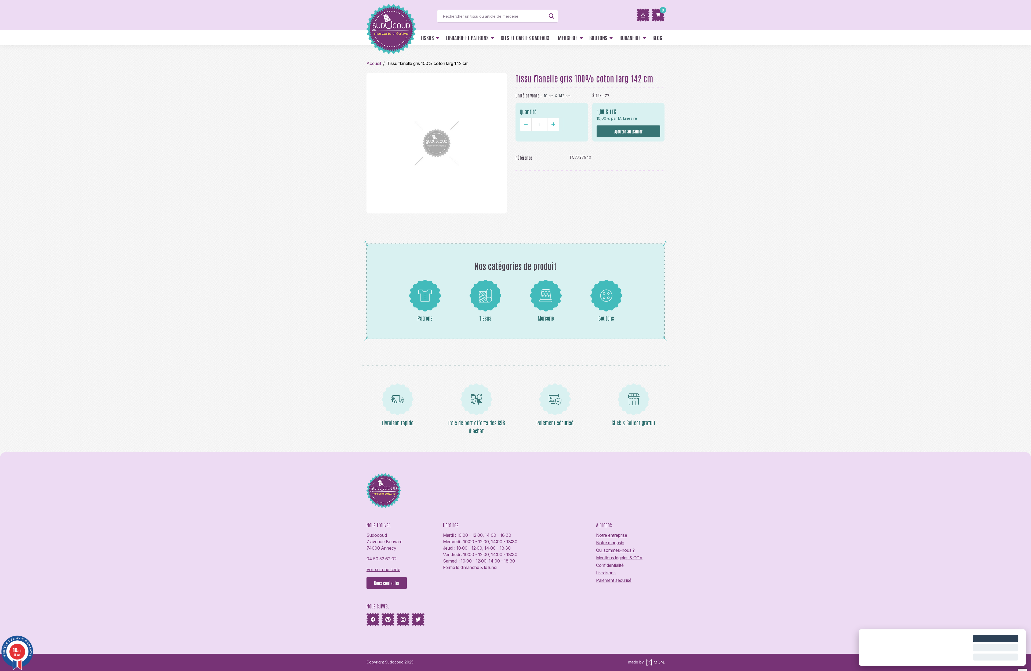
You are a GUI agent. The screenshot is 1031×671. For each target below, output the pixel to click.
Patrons (425, 317)
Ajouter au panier (628, 131)
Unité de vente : (529, 95)
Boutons (606, 317)
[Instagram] (403, 619)
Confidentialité (610, 565)
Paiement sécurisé (613, 580)
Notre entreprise (611, 535)
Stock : (598, 95)
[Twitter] (418, 619)
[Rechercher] (551, 16)
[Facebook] (372, 619)
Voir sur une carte (383, 569)
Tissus (485, 317)
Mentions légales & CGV (619, 557)
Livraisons (606, 572)
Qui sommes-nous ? (615, 550)
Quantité (528, 111)
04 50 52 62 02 (381, 558)
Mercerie (546, 317)
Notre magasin (610, 542)
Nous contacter (386, 583)
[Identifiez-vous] (643, 15)
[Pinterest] (388, 619)
